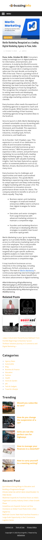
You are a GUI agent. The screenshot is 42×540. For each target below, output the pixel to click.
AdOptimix (21, 535)
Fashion (8, 375)
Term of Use (20, 527)
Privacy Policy (32, 527)
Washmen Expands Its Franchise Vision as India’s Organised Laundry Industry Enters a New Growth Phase (20, 500)
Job (6, 383)
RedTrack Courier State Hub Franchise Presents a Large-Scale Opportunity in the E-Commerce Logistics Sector (20, 517)
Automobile (9, 364)
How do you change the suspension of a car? (26, 420)
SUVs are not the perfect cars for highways (25, 434)
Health (7, 378)
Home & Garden (11, 381)
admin (24, 51)
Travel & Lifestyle (11, 389)
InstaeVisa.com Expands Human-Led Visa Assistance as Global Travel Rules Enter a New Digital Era (19, 509)
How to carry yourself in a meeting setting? (27, 462)
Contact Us (9, 527)
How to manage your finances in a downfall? (28, 447)
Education (8, 372)
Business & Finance (12, 369)
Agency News (8, 37)
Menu (8, 14)
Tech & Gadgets (11, 386)
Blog (7, 367)
